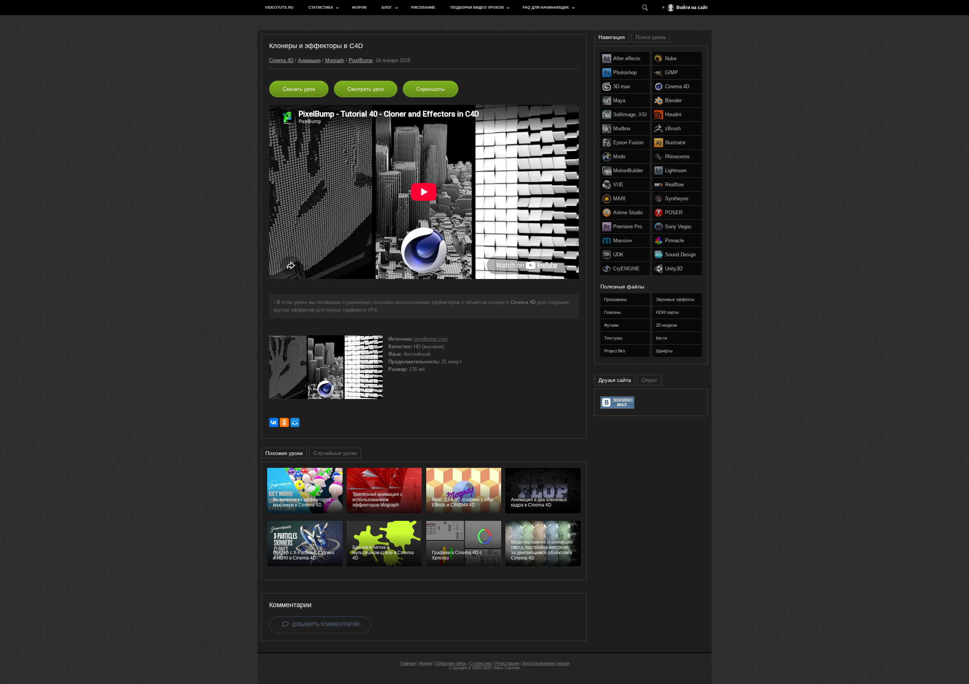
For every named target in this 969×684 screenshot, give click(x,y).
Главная (408, 663)
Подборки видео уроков (477, 7)
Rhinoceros (677, 156)
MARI (619, 198)
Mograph (334, 60)
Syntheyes (677, 198)
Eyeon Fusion (628, 142)
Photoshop (625, 72)
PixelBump (360, 60)
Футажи (611, 325)
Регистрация (507, 663)
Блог (387, 7)
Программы (615, 299)
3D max (621, 86)
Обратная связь (450, 663)
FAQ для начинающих (546, 7)
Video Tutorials (506, 667)
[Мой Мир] (294, 422)
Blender (673, 100)
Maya (619, 100)
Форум (359, 7)
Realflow (674, 184)
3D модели (666, 325)
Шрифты (664, 351)
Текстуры (613, 338)
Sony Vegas (678, 226)
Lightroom (676, 170)
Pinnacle (674, 240)
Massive (622, 240)
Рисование (423, 7)
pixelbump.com (431, 339)
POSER (673, 212)
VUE (618, 184)
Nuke (670, 58)
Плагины (612, 312)
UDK (618, 254)
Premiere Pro (627, 226)
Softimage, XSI (630, 114)
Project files (614, 351)
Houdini (673, 114)
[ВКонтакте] (273, 422)
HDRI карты (667, 312)
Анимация (309, 60)
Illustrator (675, 142)
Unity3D (673, 268)
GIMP (671, 72)
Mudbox (622, 128)
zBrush (673, 128)
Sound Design (680, 254)
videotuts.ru (279, 7)
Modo (619, 156)
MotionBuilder (628, 170)
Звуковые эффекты (675, 299)
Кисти (661, 338)
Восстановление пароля (546, 663)
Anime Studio (628, 212)
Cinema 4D (281, 60)
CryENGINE (626, 268)
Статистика (320, 7)
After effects (626, 58)
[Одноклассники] (284, 422)
